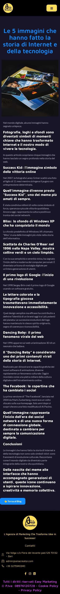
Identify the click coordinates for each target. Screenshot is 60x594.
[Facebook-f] (25, 573)
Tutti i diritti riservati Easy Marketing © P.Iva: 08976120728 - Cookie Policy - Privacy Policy (30, 586)
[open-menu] (51, 8)
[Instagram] (30, 573)
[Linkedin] (34, 573)
